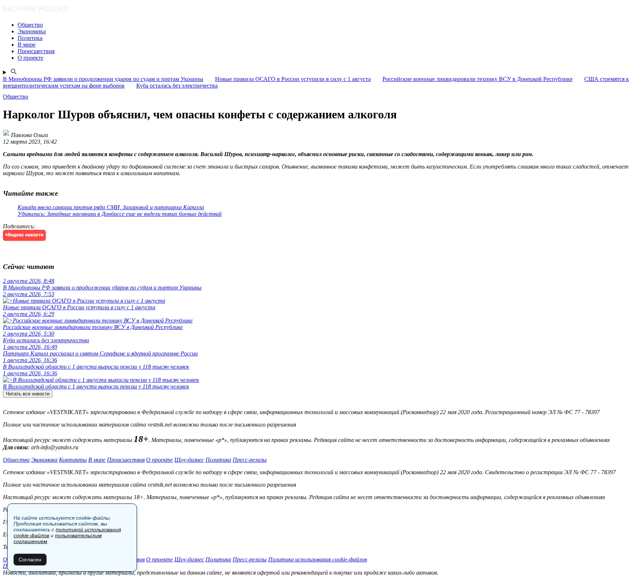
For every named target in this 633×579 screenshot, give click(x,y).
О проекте (159, 460)
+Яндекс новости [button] (24, 235)
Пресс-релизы (250, 460)
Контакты (73, 460)
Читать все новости (27, 394)
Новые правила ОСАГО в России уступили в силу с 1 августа (293, 79)
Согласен (30, 560)
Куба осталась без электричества (177, 85)
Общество (16, 460)
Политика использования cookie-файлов (317, 559)
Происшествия (126, 460)
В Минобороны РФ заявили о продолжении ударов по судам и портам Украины (103, 79)
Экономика (44, 460)
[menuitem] (324, 25)
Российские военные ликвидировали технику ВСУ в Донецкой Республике (477, 79)
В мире (97, 460)
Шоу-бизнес (189, 460)
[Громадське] (316, 9)
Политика (218, 460)
